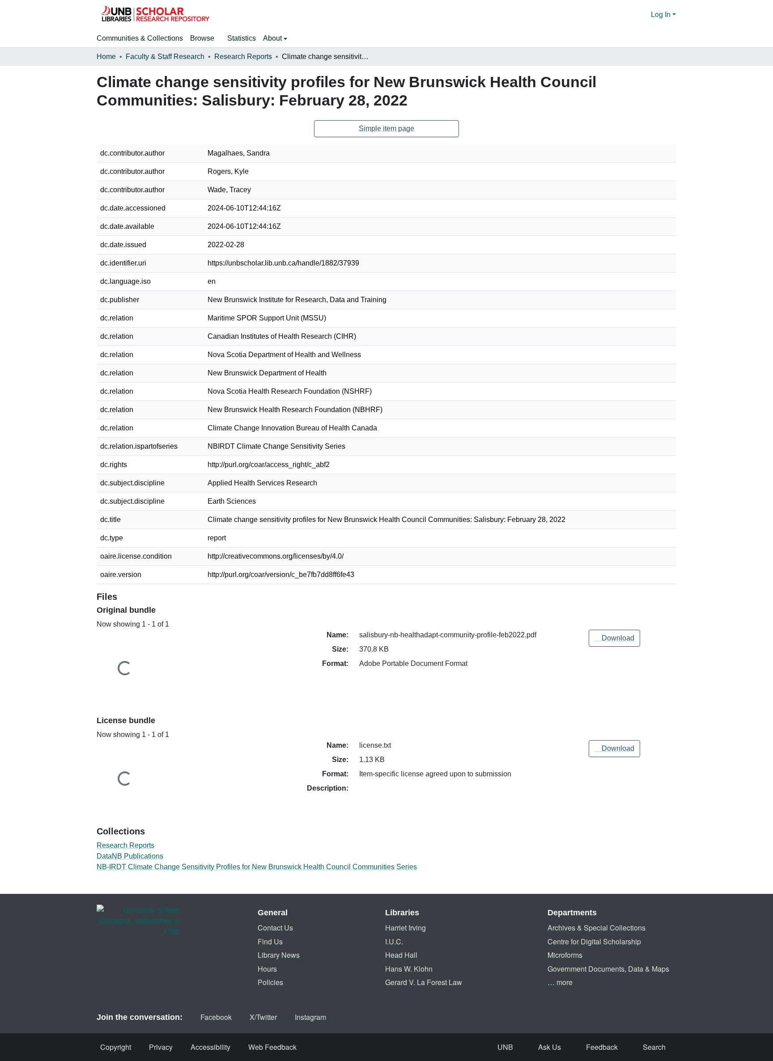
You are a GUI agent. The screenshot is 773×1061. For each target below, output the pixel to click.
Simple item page (386, 128)
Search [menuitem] (654, 1047)
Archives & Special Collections (597, 927)
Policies (270, 982)
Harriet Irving (405, 927)
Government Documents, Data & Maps (608, 969)
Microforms (565, 955)
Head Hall (401, 955)
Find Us (270, 941)
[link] (614, 638)
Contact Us (275, 927)
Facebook (216, 1017)
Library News (279, 955)
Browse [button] (202, 38)
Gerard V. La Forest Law (423, 982)
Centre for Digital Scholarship (594, 941)
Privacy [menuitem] (161, 1047)
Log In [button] (661, 14)
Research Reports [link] (243, 56)
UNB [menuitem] (505, 1047)
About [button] (273, 38)
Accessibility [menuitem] (210, 1047)
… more (560, 982)
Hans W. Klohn (409, 969)
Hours (267, 969)
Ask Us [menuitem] (549, 1047)
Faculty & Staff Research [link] (165, 56)
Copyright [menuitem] (115, 1047)
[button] (155, 15)
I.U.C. (394, 941)
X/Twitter (263, 1017)
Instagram (310, 1017)
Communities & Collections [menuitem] (140, 38)
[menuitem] (205, 38)
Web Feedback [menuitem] (272, 1047)
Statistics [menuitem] (241, 38)
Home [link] (106, 56)
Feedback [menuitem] (602, 1047)
